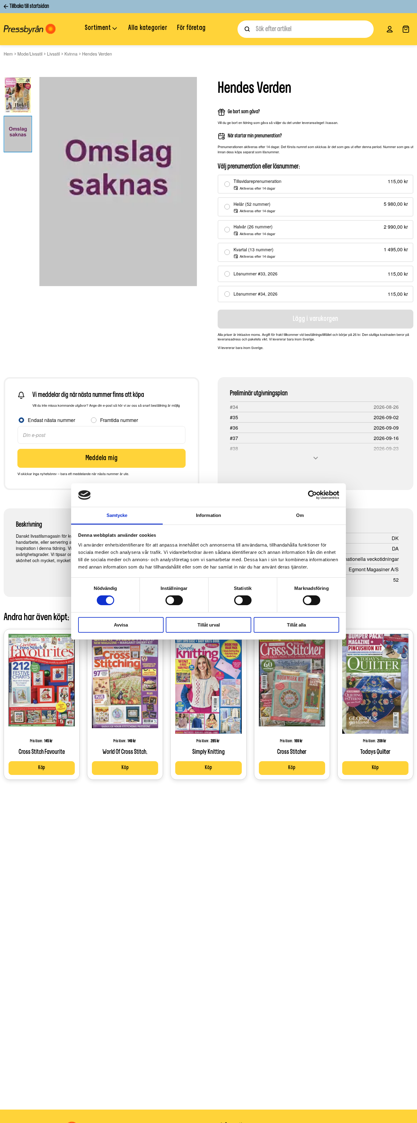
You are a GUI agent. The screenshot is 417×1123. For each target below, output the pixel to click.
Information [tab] (208, 515)
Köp (41, 768)
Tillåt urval (209, 624)
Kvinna (71, 54)
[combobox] (306, 29)
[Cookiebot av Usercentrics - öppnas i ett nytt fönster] (312, 495)
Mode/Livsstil (29, 54)
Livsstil (53, 54)
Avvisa (121, 624)
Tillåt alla (296, 624)
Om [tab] (300, 515)
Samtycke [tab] (117, 515)
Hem (8, 54)
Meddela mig (101, 458)
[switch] (174, 600)
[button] (101, 29)
